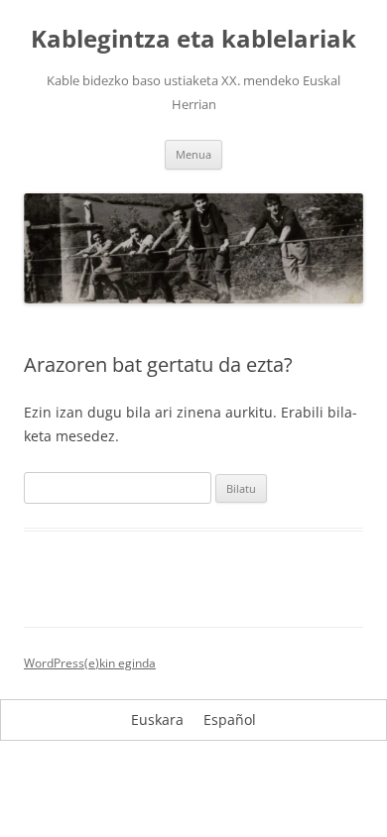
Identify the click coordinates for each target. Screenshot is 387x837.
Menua (193, 154)
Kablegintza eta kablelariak (193, 39)
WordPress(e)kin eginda (90, 663)
